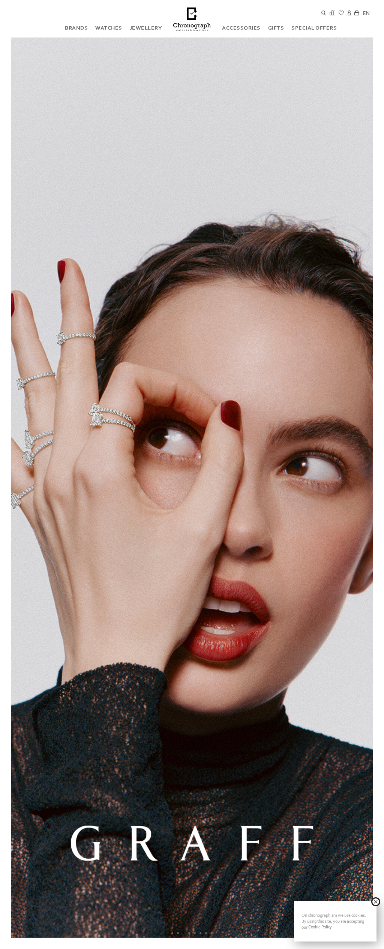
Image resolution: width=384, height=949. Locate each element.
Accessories (241, 27)
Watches (108, 27)
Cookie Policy (320, 927)
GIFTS (276, 27)
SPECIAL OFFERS (314, 27)
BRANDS (76, 27)
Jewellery (146, 27)
